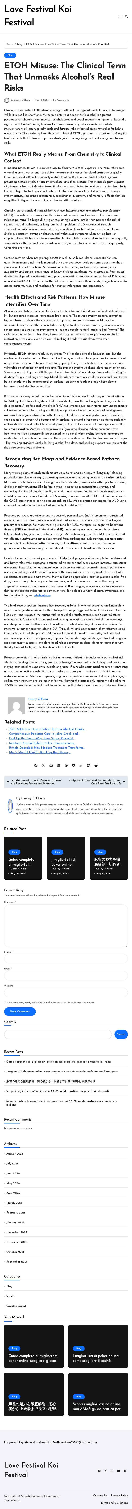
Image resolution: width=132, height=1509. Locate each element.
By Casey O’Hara (20, 100)
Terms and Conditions (114, 1503)
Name (8, 952)
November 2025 (16, 1242)
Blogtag (51, 1496)
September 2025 (17, 1261)
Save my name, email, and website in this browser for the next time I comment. (51, 1002)
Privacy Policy (119, 1495)
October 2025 (15, 1252)
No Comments (61, 100)
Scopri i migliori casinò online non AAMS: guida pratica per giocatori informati (57, 1091)
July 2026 (12, 1163)
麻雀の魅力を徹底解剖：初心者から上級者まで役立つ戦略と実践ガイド (50, 1081)
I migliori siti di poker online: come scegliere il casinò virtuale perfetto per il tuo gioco (62, 1071)
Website (8, 986)
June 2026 (13, 1173)
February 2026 (15, 1212)
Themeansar (11, 1500)
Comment (10, 902)
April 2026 (13, 1193)
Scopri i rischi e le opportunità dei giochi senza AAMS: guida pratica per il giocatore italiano (61, 1103)
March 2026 (14, 1203)
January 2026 (15, 1222)
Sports (10, 1296)
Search (10, 1022)
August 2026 (14, 1154)
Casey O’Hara (33, 798)
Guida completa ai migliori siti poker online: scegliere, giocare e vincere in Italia (58, 1061)
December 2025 (16, 1232)
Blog (10, 55)
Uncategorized (16, 1306)
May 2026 (13, 1183)
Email (8, 969)
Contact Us (100, 1495)
